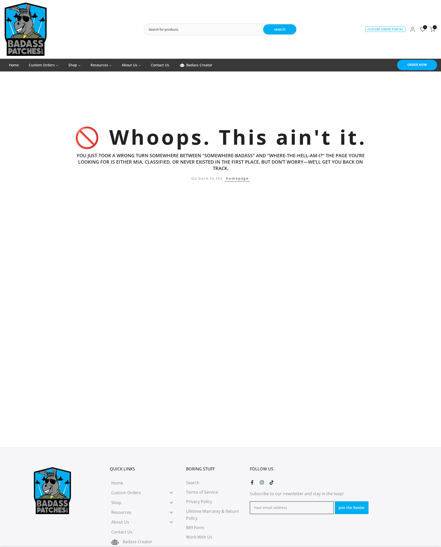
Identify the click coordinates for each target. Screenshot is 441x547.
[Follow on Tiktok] (271, 482)
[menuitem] (14, 65)
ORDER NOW (417, 65)
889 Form (195, 527)
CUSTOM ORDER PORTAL (385, 29)
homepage (237, 178)
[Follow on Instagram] (262, 482)
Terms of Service (202, 492)
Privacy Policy (199, 501)
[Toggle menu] (171, 492)
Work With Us (199, 537)
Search (192, 482)
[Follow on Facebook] (252, 482)
